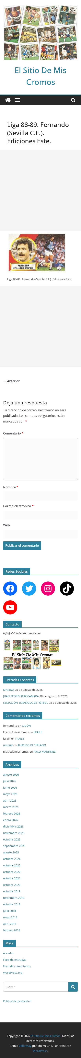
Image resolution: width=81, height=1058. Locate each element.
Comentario (13, 433)
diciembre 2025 (13, 826)
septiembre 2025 (14, 846)
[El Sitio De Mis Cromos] (8, 100)
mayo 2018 (10, 917)
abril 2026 (9, 800)
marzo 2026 (10, 807)
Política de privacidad (17, 1001)
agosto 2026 (11, 774)
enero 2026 (10, 820)
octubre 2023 (11, 865)
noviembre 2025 (13, 833)
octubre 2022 (11, 872)
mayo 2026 (10, 794)
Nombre (10, 487)
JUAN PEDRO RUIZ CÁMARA (21, 696)
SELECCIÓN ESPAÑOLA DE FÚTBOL (25, 702)
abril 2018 (9, 924)
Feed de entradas (14, 960)
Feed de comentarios (17, 966)
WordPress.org (12, 972)
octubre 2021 (11, 878)
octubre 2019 (11, 891)
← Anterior (11, 381)
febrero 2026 (11, 813)
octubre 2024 (11, 859)
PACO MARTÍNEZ (44, 751)
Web (6, 525)
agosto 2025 (11, 852)
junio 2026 (10, 787)
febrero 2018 (11, 930)
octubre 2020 (11, 885)
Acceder (8, 953)
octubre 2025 (11, 839)
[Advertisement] (40, 190)
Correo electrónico (18, 506)
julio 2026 (9, 781)
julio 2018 (9, 911)
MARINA (8, 690)
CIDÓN (26, 725)
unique (8, 745)
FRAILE (38, 732)
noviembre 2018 (13, 898)
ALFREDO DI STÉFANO (31, 745)
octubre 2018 (11, 904)
